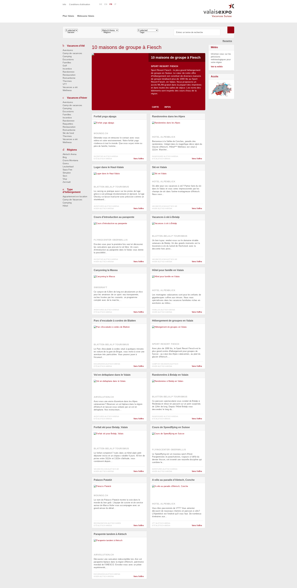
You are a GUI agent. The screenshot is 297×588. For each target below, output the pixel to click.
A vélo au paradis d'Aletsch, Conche (173, 480)
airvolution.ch (104, 397)
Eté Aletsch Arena (103, 159)
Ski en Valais (159, 167)
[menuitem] (66, 4)
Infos (167, 107)
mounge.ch (101, 133)
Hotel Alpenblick (163, 137)
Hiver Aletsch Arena (104, 208)
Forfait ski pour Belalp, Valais (111, 427)
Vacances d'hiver (77, 97)
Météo (214, 47)
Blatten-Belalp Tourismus (111, 187)
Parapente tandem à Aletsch (110, 534)
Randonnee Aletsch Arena (165, 156)
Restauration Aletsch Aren (107, 523)
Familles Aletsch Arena (163, 310)
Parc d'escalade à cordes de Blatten (115, 320)
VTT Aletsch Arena (161, 523)
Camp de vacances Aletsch (165, 364)
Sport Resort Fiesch (164, 66)
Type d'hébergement (71, 190)
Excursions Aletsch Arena (107, 364)
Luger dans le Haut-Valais (109, 167)
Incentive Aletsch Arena (106, 156)
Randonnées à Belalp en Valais (170, 374)
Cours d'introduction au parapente (114, 217)
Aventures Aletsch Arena (106, 206)
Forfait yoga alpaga (105, 116)
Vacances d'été (76, 45)
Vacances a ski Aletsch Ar (164, 206)
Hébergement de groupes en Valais (172, 320)
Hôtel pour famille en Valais (168, 270)
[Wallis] (221, 89)
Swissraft (100, 287)
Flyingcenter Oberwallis (110, 240)
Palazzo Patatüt (103, 480)
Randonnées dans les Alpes (168, 116)
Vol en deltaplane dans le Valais (112, 374)
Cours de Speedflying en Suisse (171, 427)
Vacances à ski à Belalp (166, 217)
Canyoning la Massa (106, 270)
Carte (155, 107)
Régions (72, 149)
